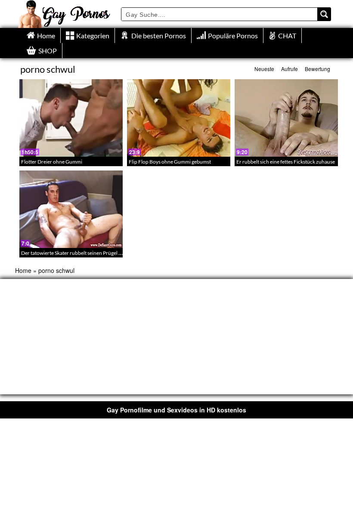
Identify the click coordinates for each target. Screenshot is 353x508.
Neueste (264, 68)
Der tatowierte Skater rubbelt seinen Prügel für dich (78, 253)
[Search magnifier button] (324, 14)
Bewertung (317, 68)
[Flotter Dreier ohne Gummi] (71, 118)
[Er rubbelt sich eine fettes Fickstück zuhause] (286, 118)
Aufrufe (289, 68)
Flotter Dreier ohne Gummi (51, 161)
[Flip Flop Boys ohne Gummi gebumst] (178, 118)
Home (23, 270)
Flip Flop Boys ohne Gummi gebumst (170, 161)
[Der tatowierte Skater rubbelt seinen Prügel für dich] (71, 209)
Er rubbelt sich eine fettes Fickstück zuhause (285, 161)
